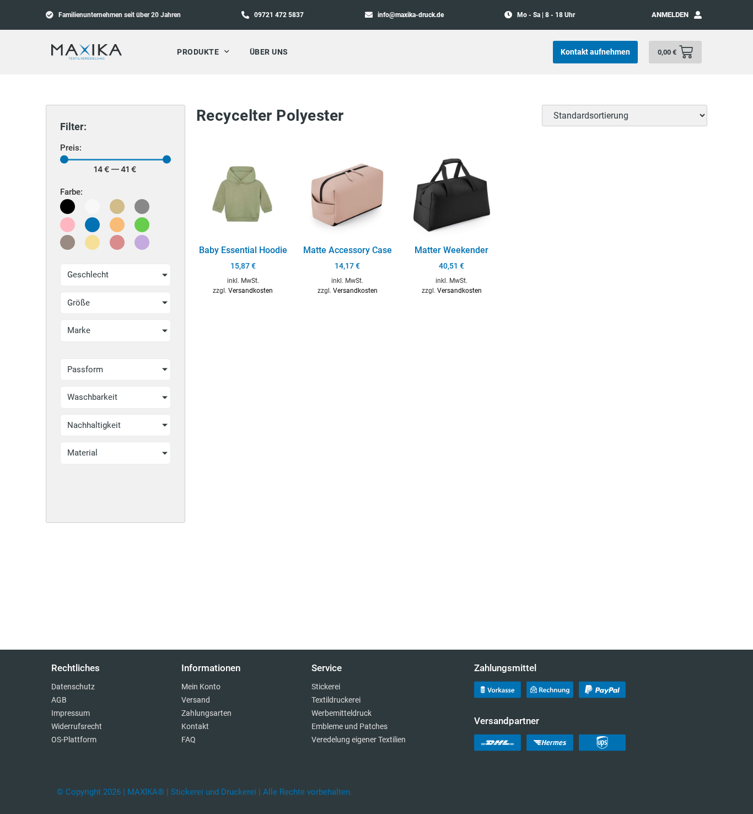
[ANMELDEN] (698, 15)
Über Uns (269, 51)
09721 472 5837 (279, 15)
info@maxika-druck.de (411, 15)
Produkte (198, 51)
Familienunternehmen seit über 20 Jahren (119, 15)
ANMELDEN (670, 14)
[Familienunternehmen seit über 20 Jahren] (49, 14)
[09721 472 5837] (245, 14)
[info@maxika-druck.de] (369, 14)
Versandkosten (250, 290)
